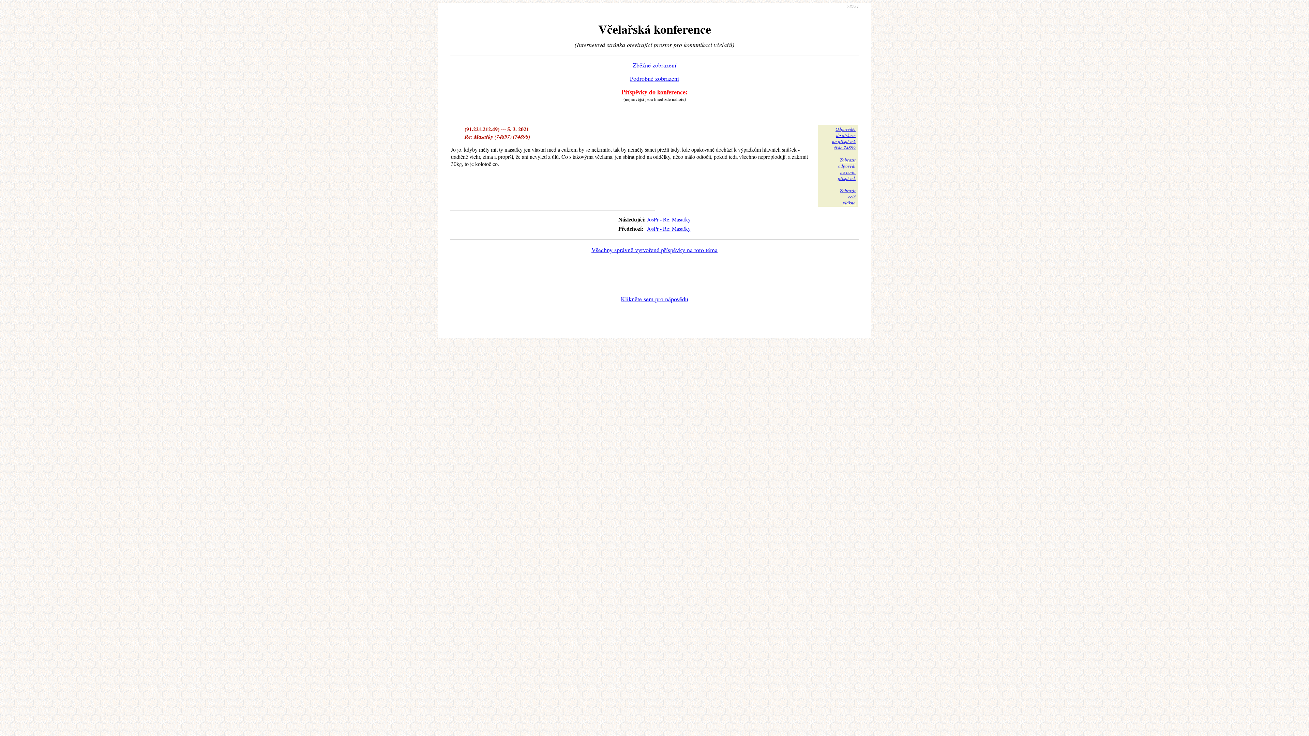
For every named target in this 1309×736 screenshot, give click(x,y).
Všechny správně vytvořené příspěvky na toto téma (654, 250)
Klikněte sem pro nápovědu (654, 299)
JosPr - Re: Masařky (669, 219)
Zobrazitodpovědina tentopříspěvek (847, 169)
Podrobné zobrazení (654, 78)
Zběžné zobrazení (654, 65)
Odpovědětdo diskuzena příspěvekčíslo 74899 (844, 138)
